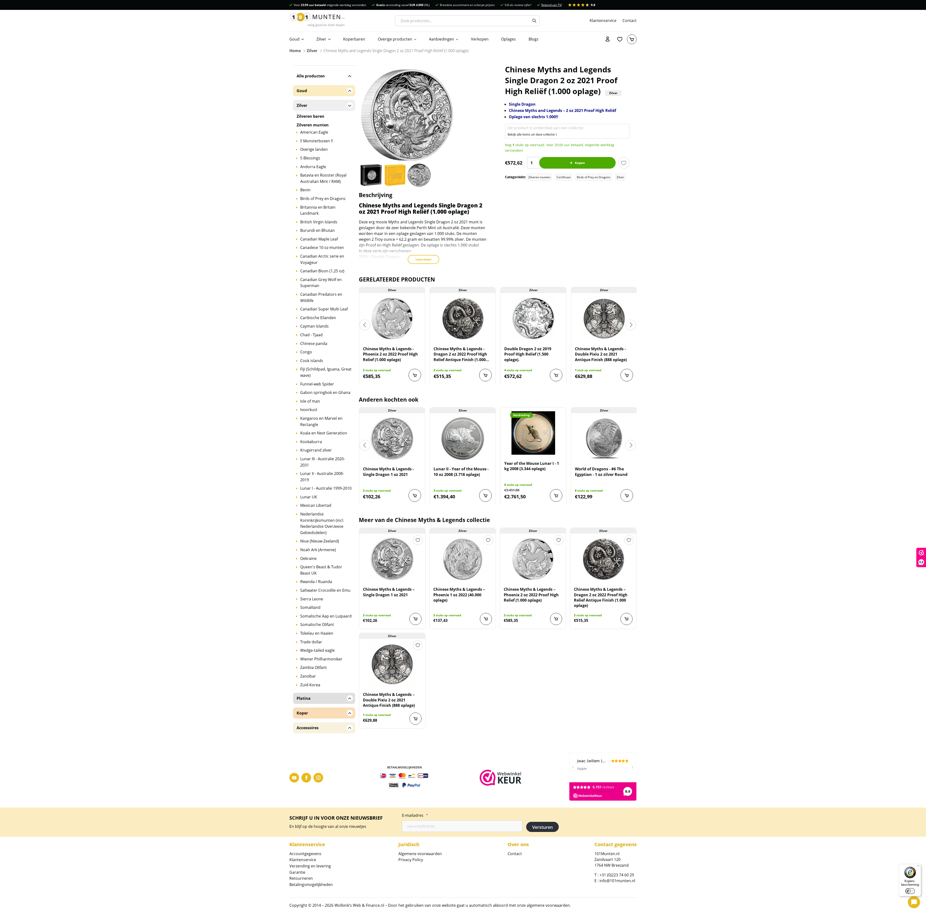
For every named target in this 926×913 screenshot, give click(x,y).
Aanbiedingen (441, 39)
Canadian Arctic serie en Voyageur (322, 259)
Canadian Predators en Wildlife (321, 297)
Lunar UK (308, 497)
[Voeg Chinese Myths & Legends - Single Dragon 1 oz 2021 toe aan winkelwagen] (415, 495)
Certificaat (564, 177)
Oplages (508, 39)
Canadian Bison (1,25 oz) (322, 271)
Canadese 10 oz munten (322, 247)
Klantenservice (603, 20)
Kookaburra (311, 441)
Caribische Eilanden (318, 317)
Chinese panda (313, 343)
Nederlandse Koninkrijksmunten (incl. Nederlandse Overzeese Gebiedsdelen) (322, 523)
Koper (302, 713)
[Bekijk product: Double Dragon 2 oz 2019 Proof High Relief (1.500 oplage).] (533, 318)
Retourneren (301, 878)
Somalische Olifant (317, 624)
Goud (294, 39)
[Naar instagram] (318, 778)
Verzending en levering (310, 866)
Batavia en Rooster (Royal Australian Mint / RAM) (323, 178)
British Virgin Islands (318, 222)
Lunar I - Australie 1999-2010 (326, 488)
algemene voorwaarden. (549, 905)
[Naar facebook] (306, 778)
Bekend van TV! (551, 5)
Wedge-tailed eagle (317, 650)
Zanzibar (308, 676)
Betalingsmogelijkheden (311, 884)
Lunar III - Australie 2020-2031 (322, 462)
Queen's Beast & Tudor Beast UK (321, 570)
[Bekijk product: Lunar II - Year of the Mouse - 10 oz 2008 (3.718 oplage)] (462, 438)
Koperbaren (354, 39)
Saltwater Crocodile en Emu (325, 590)
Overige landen (314, 149)
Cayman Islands (314, 326)
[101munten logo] (317, 21)
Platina (304, 698)
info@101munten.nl (617, 880)
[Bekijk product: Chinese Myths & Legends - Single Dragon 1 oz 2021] (392, 438)
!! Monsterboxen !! (316, 141)
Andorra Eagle (313, 166)
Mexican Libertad (315, 505)
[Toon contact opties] (914, 902)
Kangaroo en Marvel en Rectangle (321, 421)
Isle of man (310, 401)
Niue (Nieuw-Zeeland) (319, 541)
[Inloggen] (608, 39)
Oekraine (308, 558)
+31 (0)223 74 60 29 (616, 875)
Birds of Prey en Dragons (593, 177)
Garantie (297, 872)
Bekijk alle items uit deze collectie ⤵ (532, 134)
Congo (306, 352)
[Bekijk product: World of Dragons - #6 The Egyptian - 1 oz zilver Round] (604, 438)
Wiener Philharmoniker (321, 659)
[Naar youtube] (294, 778)
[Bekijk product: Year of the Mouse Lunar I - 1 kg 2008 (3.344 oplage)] (533, 433)
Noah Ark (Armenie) (318, 549)
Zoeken (534, 20)
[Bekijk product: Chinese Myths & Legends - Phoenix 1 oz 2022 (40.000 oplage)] (463, 559)
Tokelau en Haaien (316, 633)
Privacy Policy (410, 859)
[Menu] (918, 867)
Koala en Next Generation (323, 433)
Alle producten (311, 76)
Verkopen (480, 39)
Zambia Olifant (313, 667)
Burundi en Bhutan (317, 230)
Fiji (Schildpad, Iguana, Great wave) (326, 372)
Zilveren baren (310, 116)
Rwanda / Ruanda (316, 581)
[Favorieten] (620, 39)
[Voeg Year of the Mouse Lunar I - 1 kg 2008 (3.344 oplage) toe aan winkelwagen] (556, 495)
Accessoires (308, 727)
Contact (629, 20)
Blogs (533, 39)
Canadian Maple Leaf (319, 239)
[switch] (910, 891)
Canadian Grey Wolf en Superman (321, 282)
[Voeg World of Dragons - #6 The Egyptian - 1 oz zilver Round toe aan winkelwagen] (626, 495)
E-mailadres (415, 815)
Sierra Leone (311, 599)
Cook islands (311, 360)
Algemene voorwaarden (420, 853)
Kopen (580, 163)
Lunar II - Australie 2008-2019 (322, 476)
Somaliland (310, 607)
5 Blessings (310, 158)
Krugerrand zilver (316, 450)
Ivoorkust (308, 409)
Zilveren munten (539, 177)
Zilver (321, 39)
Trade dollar (311, 642)
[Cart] (632, 39)
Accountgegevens (305, 853)
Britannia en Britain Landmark (317, 210)
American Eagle (314, 132)
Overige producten (395, 39)
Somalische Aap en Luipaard (326, 616)
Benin (305, 189)
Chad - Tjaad (311, 334)
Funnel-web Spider (317, 384)
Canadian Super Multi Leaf (324, 309)
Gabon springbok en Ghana (325, 392)
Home (295, 50)
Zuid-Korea (310, 684)
